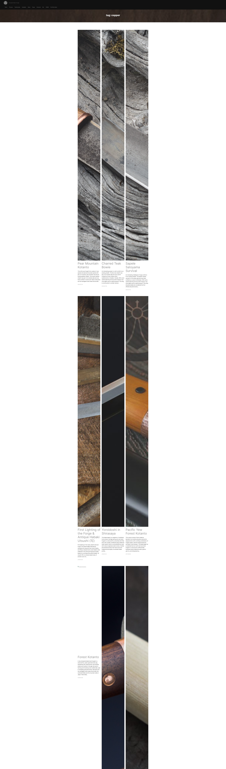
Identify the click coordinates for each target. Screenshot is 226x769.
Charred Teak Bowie (111, 265)
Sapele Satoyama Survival (133, 267)
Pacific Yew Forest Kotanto (136, 531)
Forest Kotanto (88, 657)
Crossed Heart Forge (14, 2)
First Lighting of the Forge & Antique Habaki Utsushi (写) (89, 535)
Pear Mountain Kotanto (88, 265)
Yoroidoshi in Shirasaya (111, 531)
